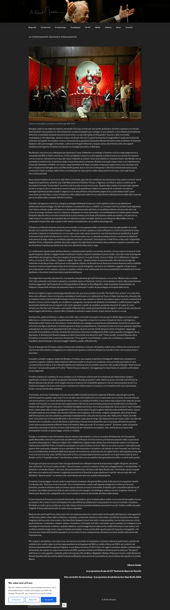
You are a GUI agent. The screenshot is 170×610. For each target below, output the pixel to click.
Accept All (49, 600)
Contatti (129, 27)
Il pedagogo (75, 27)
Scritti (87, 27)
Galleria (108, 27)
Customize (16, 600)
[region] (32, 592)
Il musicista (45, 27)
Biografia (32, 27)
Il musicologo (60, 27)
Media (97, 27)
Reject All (32, 600)
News (118, 27)
